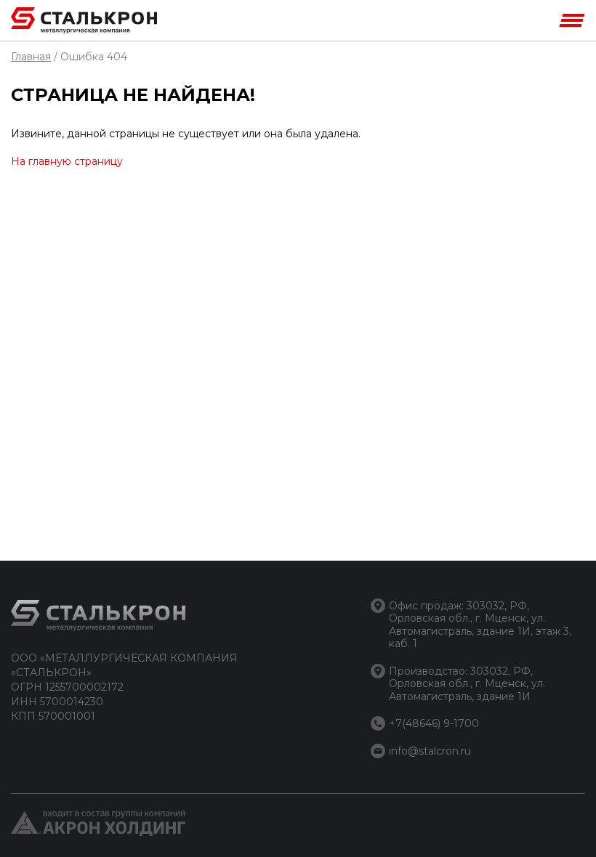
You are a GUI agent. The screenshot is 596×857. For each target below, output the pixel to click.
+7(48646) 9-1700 (434, 723)
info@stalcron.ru (430, 751)
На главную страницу (67, 161)
